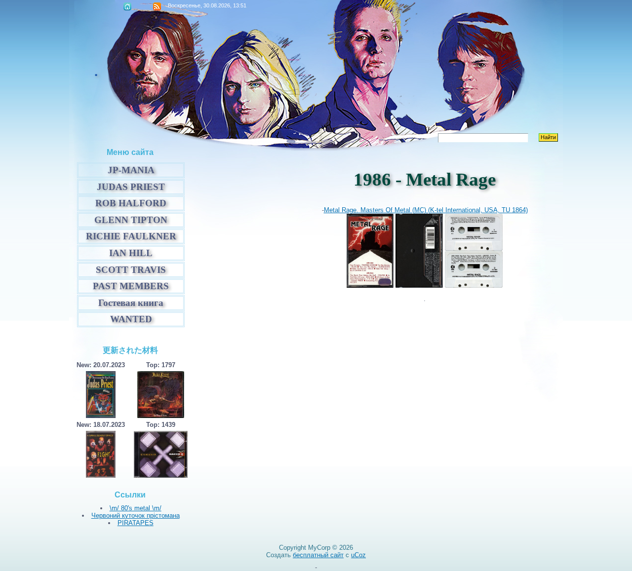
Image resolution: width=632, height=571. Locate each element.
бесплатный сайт (318, 555)
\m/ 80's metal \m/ (135, 508)
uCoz (358, 555)
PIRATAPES (136, 523)
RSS (157, 6)
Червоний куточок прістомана (135, 515)
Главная (127, 6)
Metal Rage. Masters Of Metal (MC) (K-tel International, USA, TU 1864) (426, 210)
